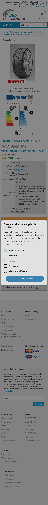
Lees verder (21, 244)
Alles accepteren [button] (24, 278)
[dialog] (24, 252)
